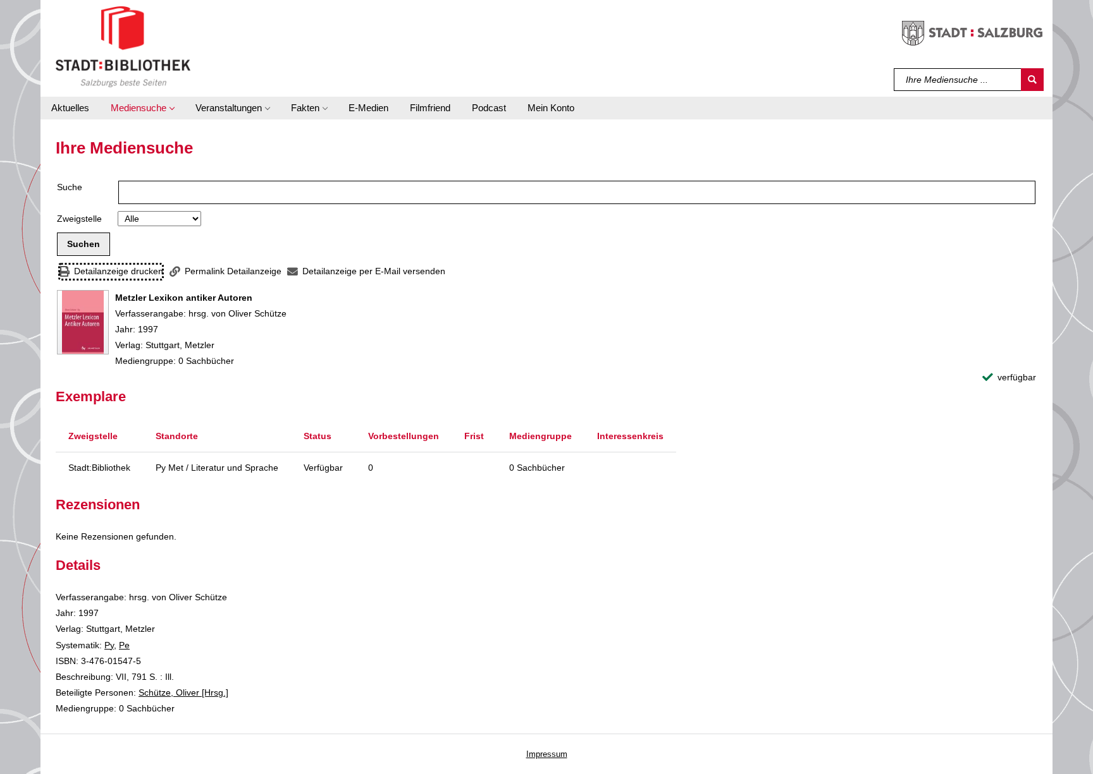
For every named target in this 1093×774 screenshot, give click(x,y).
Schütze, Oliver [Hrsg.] (183, 692)
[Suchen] (1032, 79)
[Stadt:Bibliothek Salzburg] (123, 46)
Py (109, 645)
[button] (142, 108)
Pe (124, 645)
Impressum (546, 754)
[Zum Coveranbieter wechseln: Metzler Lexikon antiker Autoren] (83, 322)
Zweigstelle (79, 219)
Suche (69, 187)
